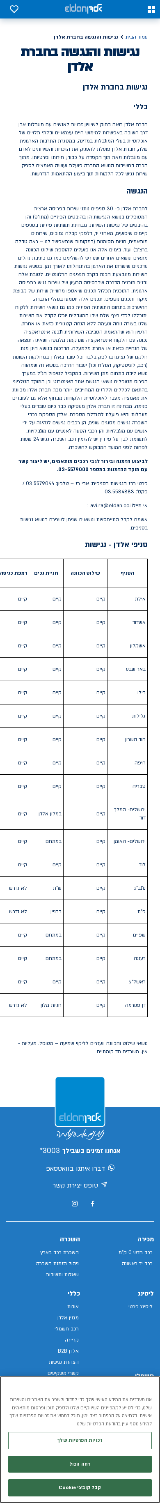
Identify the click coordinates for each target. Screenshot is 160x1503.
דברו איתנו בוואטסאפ (75, 1168)
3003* (50, 1150)
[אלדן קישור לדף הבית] (83, 9)
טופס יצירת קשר (75, 1185)
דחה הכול (80, 1464)
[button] (151, 9)
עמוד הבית (137, 37)
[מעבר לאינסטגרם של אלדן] (75, 1203)
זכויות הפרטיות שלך (79, 1440)
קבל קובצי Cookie (80, 1488)
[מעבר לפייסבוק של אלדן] (92, 1203)
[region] (80, 1439)
